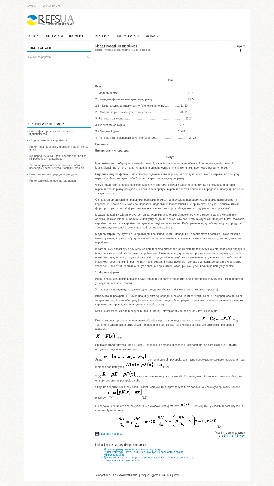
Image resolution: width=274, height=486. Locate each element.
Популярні (76, 36)
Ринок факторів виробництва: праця (52, 180)
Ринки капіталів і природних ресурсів (53, 174)
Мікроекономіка (112, 49)
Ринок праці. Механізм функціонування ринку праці (58, 148)
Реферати (99, 49)
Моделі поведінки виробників (136, 49)
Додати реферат (100, 36)
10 (243, 435)
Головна (31, 5)
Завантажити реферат (111, 434)
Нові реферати (54, 36)
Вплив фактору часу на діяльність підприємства (51, 132)
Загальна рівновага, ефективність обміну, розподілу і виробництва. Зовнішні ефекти (56, 166)
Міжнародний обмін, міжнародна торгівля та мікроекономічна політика (57, 157)
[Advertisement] (197, 20)
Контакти (152, 36)
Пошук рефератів (128, 36)
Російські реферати (51, 5)
